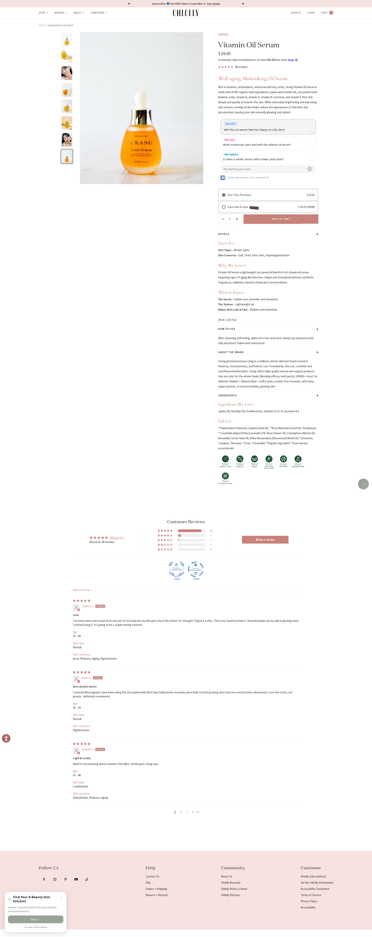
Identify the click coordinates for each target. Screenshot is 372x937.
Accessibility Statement (315, 889)
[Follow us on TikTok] (86, 879)
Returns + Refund (156, 895)
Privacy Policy (309, 901)
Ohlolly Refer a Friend (234, 889)
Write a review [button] (265, 540)
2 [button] (181, 812)
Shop (42, 12)
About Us (226, 876)
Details (224, 234)
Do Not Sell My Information (317, 882)
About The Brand (231, 352)
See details (213, 3)
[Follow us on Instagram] (54, 879)
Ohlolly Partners (230, 895)
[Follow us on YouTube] (76, 879)
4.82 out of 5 (116, 538)
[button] (165, 530)
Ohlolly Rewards (230, 882)
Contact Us (152, 876)
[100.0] (176, 569)
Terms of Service (311, 895)
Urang (223, 34)
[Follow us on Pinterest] (65, 879)
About (77, 12)
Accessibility (308, 907)
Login (311, 12)
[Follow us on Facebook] (44, 879)
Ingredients (227, 395)
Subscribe (97, 12)
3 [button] (187, 812)
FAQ (148, 882)
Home (42, 25)
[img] (81, 600)
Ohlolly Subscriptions (313, 876)
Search (296, 12)
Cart (326, 12)
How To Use (226, 329)
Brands (59, 12)
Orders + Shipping (156, 889)
